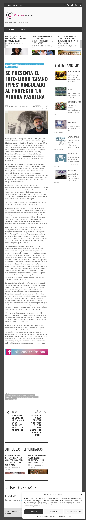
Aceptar (33, 512)
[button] (82, 494)
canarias (8, 395)
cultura (14, 395)
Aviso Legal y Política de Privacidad (60, 516)
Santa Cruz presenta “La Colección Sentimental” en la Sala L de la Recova (37, 459)
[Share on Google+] (43, 108)
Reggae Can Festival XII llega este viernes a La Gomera (67, 38)
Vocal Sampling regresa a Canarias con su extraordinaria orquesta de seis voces (16, 39)
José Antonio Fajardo (12, 397)
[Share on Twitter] (46, 106)
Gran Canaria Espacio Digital (26, 395)
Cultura (9, 64)
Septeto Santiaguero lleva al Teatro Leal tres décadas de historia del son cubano (42, 39)
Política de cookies (42, 516)
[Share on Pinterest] (46, 108)
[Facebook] (64, 5)
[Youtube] (76, 5)
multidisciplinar (12, 67)
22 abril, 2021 (24, 106)
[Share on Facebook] (43, 106)
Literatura (39, 64)
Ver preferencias (73, 512)
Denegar (53, 512)
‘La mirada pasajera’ (11, 399)
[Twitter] (72, 5)
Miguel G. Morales (24, 397)
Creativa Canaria (13, 46)
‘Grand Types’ (34, 397)
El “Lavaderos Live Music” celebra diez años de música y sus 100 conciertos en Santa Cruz (14, 460)
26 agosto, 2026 (12, 468)
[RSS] (68, 5)
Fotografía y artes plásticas (23, 64)
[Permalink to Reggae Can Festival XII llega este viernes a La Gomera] (69, 51)
